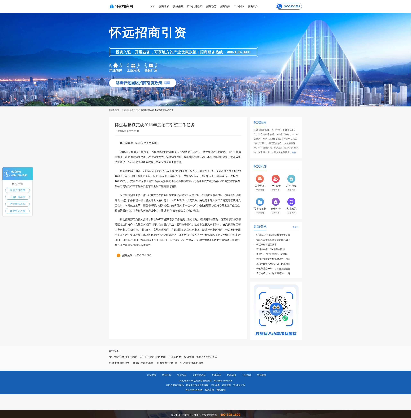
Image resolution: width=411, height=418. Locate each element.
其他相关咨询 (17, 211)
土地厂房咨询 (17, 197)
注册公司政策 (17, 190)
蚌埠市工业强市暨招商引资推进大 (273, 235)
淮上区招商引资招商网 (153, 357)
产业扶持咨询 (17, 204)
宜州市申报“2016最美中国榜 (270, 249)
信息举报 (209, 389)
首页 (152, 6)
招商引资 (164, 6)
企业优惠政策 (199, 375)
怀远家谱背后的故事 (266, 244)
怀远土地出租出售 (119, 363)
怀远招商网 (114, 110)
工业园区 (239, 6)
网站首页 (151, 375)
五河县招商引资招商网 (181, 357)
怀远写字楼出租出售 (192, 363)
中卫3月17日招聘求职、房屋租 (271, 254)
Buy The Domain (193, 389)
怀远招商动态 (127, 110)
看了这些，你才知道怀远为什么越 (273, 273)
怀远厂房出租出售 (143, 363)
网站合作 (221, 389)
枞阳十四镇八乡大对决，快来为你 (273, 263)
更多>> (296, 227)
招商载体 (261, 375)
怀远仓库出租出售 (167, 363)
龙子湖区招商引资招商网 (123, 357)
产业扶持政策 (194, 6)
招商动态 (211, 6)
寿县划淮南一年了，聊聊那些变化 (273, 268)
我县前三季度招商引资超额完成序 (273, 239)
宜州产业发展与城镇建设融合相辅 (273, 259)
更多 (294, 152)
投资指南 (178, 6)
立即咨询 (260, 190)
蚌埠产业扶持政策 (207, 357)
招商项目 (225, 6)
